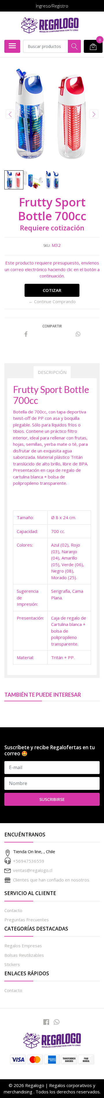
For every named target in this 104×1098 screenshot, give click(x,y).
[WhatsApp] (57, 1021)
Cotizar (52, 290)
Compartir (52, 326)
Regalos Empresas (23, 945)
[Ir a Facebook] (46, 1021)
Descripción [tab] (52, 372)
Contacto (13, 910)
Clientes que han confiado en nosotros (51, 880)
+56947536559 (28, 861)
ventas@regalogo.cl (32, 870)
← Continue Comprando (52, 301)
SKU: (47, 245)
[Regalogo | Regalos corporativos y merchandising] (50, 25)
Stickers (12, 964)
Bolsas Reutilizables (24, 955)
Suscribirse (52, 799)
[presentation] (10, 114)
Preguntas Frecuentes (26, 919)
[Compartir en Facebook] (26, 334)
